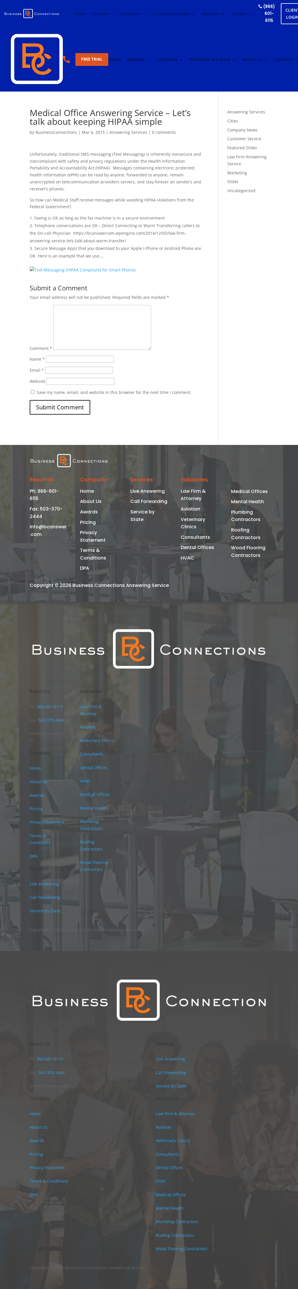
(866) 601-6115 (269, 13)
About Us (210, 14)
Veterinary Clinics (97, 740)
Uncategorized (241, 190)
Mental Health (247, 501)
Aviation (190, 509)
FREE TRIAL (91, 59)
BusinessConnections (56, 132)
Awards (89, 511)
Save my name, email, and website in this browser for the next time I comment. (114, 392)
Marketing (237, 173)
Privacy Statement (47, 822)
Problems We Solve (170, 14)
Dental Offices (197, 547)
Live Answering (147, 491)
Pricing (88, 522)
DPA (84, 568)
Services (100, 14)
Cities (232, 121)
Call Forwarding (148, 501)
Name (37, 359)
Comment (41, 348)
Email (37, 370)
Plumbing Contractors (177, 1221)
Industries (130, 14)
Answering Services (128, 132)
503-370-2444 (51, 720)
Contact (239, 14)
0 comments (164, 132)
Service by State (45, 910)
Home (80, 14)
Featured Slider (242, 147)
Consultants (195, 537)
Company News (242, 130)
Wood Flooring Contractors (181, 1248)
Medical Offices (249, 491)
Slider (233, 181)
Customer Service (244, 138)
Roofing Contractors (175, 1235)
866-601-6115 (49, 706)
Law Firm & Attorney (175, 1113)
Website (37, 381)
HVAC (187, 558)
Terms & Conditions (49, 1181)
